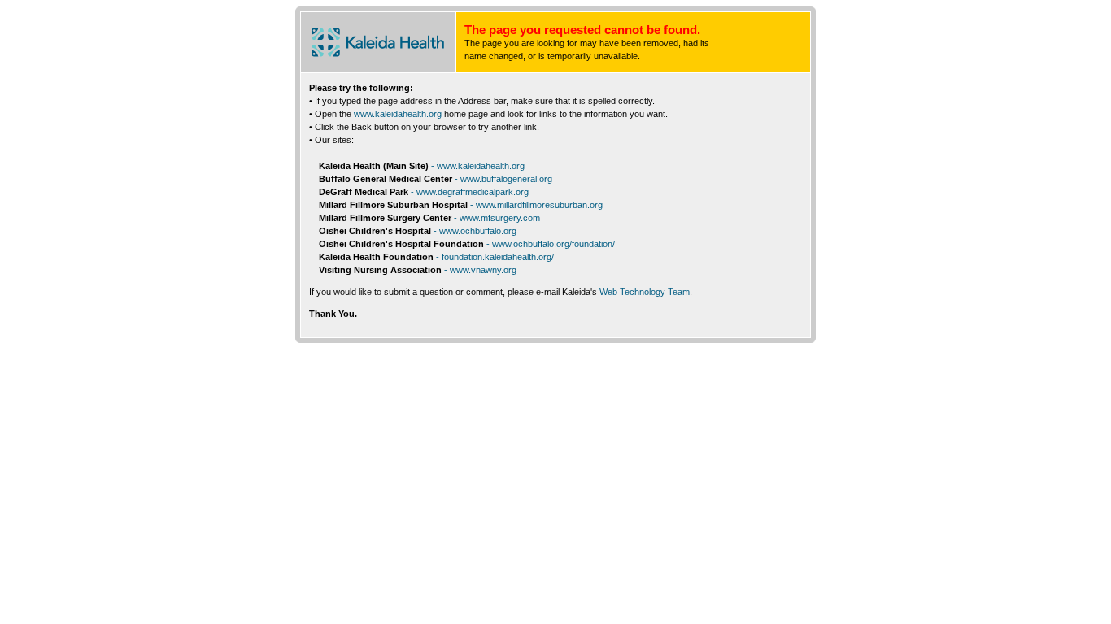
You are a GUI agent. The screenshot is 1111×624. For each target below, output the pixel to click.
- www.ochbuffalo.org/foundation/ (550, 244)
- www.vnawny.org (480, 270)
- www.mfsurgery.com (497, 218)
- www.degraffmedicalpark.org (470, 192)
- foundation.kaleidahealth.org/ (495, 257)
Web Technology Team (644, 292)
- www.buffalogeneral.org (503, 179)
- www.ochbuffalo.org (475, 231)
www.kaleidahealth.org (398, 114)
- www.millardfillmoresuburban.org (536, 205)
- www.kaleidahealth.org (478, 166)
